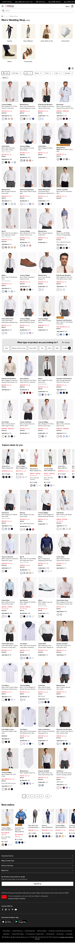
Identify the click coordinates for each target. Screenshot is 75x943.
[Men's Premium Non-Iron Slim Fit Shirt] (28, 409)
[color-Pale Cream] (3, 742)
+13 (69, 118)
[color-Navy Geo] (27, 658)
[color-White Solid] (3, 571)
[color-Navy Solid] (30, 744)
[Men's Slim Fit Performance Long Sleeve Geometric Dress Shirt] (28, 631)
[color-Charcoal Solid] (33, 836)
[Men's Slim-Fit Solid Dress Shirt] (10, 262)
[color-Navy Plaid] (48, 485)
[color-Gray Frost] (30, 119)
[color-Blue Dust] (6, 291)
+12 (33, 783)
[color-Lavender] (27, 333)
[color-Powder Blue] (27, 119)
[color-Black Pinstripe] (67, 393)
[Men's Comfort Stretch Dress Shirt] (65, 672)
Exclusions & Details (13, 898)
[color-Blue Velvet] (43, 204)
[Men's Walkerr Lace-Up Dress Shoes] (46, 587)
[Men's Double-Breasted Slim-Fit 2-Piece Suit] (65, 366)
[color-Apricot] (9, 291)
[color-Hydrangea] (67, 788)
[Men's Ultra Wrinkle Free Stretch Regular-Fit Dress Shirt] (28, 92)
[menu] (2, 6)
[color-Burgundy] (64, 119)
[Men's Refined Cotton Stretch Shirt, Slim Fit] (65, 544)
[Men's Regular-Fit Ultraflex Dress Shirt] (28, 587)
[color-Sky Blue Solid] (27, 744)
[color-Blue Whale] (61, 334)
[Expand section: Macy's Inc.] (37, 870)
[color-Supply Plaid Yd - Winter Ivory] (67, 529)
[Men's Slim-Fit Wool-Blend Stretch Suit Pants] (64, 457)
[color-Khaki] (64, 248)
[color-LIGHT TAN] (27, 160)
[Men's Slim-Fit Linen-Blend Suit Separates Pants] (28, 544)
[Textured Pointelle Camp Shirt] (10, 716)
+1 (11, 844)
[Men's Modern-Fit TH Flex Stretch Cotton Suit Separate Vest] (46, 409)
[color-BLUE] (61, 393)
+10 (26, 477)
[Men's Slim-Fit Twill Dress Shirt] (65, 177)
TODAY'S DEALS (7, 2)
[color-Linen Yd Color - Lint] (70, 529)
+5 (69, 436)
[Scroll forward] (69, 348)
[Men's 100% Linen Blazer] (65, 500)
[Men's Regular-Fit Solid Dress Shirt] (46, 366)
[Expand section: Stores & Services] (37, 865)
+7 (51, 394)
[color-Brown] (64, 159)
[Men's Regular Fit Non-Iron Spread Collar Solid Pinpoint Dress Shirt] (46, 92)
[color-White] (3, 119)
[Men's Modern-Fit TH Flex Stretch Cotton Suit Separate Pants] (28, 218)
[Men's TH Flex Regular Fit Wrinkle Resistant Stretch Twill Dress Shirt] (46, 500)
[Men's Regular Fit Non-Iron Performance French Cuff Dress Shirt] (65, 587)
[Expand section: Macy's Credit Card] (37, 860)
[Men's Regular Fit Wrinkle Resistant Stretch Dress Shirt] (28, 306)
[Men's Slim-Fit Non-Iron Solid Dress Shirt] (65, 631)
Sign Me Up (37, 884)
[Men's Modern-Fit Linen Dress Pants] (28, 500)
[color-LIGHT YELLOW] (63, 836)
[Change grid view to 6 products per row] (73, 68)
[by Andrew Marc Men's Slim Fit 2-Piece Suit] (34, 816)
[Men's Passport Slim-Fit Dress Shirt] (10, 177)
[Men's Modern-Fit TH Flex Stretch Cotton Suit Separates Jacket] (10, 92)
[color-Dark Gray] (30, 289)
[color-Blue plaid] (43, 836)
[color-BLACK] (64, 393)
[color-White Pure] (58, 529)
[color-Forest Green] (67, 159)
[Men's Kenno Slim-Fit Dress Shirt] (28, 177)
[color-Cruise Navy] (6, 742)
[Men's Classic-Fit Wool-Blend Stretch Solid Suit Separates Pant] (8, 457)
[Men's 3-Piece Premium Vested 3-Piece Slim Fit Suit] (65, 92)
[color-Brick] (24, 393)
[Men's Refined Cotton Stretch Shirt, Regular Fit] (46, 631)
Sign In (67, 6)
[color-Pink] (12, 119)
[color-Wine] (64, 788)
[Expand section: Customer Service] (37, 855)
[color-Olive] (45, 485)
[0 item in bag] (72, 6)
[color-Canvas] (33, 616)
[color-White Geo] (24, 658)
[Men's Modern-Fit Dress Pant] (50, 457)
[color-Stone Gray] (70, 744)
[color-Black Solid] (36, 836)
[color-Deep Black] (43, 571)
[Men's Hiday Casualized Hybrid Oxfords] (28, 262)
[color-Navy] (33, 119)
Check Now (22, 898)
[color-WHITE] (21, 160)
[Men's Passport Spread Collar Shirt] (46, 218)
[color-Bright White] (40, 571)
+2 (69, 334)
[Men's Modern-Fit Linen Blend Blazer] (28, 133)
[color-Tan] (9, 119)
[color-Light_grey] (64, 436)
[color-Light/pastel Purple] (27, 204)
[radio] (3, 118)
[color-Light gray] (27, 289)
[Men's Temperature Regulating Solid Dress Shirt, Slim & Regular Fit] (46, 544)
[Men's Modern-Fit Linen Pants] (10, 758)
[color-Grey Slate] (64, 529)
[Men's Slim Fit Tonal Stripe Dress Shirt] (65, 306)
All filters (67, 342)
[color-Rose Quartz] (61, 788)
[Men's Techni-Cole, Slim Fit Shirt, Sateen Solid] (65, 716)
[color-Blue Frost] (30, 616)
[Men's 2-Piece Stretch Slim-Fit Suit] (65, 409)
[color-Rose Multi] (30, 333)
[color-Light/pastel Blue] (24, 204)
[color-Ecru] (9, 204)
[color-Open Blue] (30, 204)
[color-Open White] (21, 204)
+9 (32, 333)
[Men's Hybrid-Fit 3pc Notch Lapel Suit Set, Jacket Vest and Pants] (28, 366)
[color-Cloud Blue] (64, 334)
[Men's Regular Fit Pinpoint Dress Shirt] (10, 500)
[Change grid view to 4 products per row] (69, 68)
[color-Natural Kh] (61, 529)
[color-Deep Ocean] (12, 529)
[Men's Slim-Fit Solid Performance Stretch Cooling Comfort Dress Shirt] (46, 672)
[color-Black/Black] (24, 289)
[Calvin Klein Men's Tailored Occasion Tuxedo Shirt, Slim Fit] (10, 631)
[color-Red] (30, 393)
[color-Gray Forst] (12, 204)
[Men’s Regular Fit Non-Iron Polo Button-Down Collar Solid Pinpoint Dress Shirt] (65, 262)
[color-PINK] (30, 160)
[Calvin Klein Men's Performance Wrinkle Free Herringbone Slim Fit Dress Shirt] (46, 177)
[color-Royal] (27, 783)
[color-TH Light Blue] (24, 700)
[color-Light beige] (61, 119)
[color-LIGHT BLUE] (24, 160)
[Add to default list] (13, 451)
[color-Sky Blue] (61, 744)
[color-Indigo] (12, 436)
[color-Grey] (9, 162)
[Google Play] (21, 921)
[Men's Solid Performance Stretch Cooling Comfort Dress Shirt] (65, 758)
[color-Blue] (6, 119)
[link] (10, 112)
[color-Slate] (34, 485)
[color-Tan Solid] (24, 529)
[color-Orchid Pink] (31, 485)
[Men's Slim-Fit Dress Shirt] (65, 133)
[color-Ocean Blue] (43, 785)
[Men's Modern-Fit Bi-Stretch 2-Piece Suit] (48, 816)
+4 (32, 392)
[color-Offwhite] (37, 485)
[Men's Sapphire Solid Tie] (28, 758)
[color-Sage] (9, 789)
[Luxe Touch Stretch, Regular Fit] (46, 262)
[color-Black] (6, 162)
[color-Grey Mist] (27, 616)
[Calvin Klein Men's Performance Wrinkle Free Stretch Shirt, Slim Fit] (10, 306)
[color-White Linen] (40, 616)
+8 (14, 291)
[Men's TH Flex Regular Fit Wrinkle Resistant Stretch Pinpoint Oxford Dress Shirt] (28, 672)
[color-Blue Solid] (46, 836)
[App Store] (6, 921)
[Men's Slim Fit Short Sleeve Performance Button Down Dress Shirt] (10, 672)
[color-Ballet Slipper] (48, 571)
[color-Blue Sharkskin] (70, 836)
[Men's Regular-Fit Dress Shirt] (46, 133)
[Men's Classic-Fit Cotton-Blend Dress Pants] (36, 457)
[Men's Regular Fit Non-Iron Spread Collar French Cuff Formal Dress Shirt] (10, 366)
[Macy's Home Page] (9, 6)
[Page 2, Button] (51, 796)
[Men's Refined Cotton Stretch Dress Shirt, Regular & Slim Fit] (10, 587)
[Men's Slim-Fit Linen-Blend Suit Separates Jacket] (10, 218)
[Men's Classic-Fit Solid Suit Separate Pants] (46, 716)
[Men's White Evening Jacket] (46, 306)
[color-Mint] (12, 247)
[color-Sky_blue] (67, 436)
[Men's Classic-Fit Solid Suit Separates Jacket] (10, 544)
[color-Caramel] (24, 119)
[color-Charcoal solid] (49, 836)
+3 (32, 160)
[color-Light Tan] (9, 247)
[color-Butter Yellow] (15, 247)
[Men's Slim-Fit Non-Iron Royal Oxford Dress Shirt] (46, 758)
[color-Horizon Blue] (45, 571)
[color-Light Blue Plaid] (51, 485)
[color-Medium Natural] (21, 289)
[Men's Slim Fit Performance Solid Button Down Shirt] (28, 716)
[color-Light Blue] (43, 119)
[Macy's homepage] (2, 16)
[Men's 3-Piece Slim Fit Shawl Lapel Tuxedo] (10, 409)
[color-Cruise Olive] (9, 742)
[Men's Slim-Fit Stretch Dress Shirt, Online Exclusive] (10, 133)
